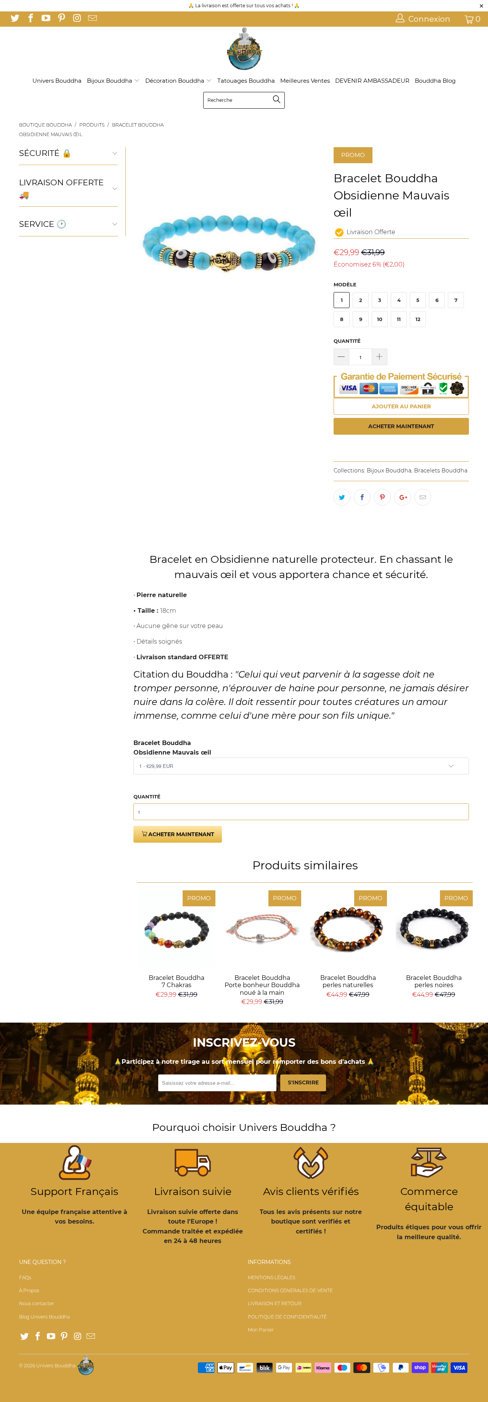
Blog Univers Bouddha (44, 1317)
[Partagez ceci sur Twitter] (342, 497)
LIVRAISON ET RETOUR (275, 1303)
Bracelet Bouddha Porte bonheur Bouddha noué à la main (262, 928)
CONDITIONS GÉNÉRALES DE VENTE (290, 1290)
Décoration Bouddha (175, 80)
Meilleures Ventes (305, 80)
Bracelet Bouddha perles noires (434, 928)
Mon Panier (261, 1330)
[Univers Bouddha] (244, 49)
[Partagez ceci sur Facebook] (362, 497)
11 (399, 319)
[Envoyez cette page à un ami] (422, 497)
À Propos (29, 1290)
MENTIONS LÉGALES (271, 1277)
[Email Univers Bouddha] (91, 19)
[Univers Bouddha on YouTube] (45, 19)
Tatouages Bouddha (246, 80)
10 (379, 319)
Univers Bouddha (57, 80)
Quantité (347, 341)
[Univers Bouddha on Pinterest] (61, 19)
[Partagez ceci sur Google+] (402, 497)
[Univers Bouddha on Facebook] (30, 19)
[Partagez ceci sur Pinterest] (382, 497)
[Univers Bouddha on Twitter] (14, 19)
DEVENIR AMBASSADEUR (372, 80)
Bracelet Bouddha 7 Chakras (176, 928)
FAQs (25, 1277)
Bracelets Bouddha (440, 470)
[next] (315, 243)
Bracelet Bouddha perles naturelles (348, 928)
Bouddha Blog (435, 80)
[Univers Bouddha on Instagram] (76, 19)
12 (418, 319)
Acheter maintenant (401, 426)
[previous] (143, 243)
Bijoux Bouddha (110, 80)
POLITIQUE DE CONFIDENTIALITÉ (287, 1317)
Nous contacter (36, 1303)
